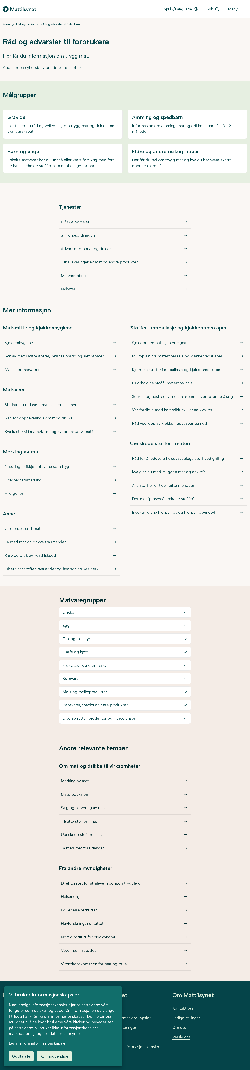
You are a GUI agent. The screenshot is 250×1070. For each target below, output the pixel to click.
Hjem (6, 24)
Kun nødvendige (54, 1056)
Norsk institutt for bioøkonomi (88, 937)
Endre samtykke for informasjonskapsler (123, 1046)
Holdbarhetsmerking (23, 480)
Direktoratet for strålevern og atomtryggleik (100, 883)
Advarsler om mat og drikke (86, 248)
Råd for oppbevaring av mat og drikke (39, 418)
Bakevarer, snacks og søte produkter (95, 705)
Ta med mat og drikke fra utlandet (35, 542)
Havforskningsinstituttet (82, 923)
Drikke (68, 612)
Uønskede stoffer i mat (81, 834)
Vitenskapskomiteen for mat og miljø (94, 964)
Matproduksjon (74, 794)
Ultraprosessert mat (22, 528)
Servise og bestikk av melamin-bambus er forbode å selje (183, 396)
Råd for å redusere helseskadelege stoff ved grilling (178, 458)
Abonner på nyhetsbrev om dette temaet (40, 67)
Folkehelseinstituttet (79, 910)
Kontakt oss (183, 1008)
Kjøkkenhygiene (19, 342)
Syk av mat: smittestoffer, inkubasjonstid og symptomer (54, 356)
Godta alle (21, 1056)
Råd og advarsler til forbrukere (60, 24)
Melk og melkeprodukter (85, 692)
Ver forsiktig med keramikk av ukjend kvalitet (172, 410)
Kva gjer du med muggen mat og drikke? (168, 472)
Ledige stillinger (186, 1018)
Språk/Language (178, 9)
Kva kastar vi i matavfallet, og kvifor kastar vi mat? (49, 431)
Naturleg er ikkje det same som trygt (38, 466)
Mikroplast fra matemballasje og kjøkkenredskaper (177, 356)
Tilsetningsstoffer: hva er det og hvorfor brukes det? (51, 569)
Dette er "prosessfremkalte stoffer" (163, 498)
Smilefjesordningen (78, 235)
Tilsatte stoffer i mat (79, 821)
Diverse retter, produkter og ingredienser (99, 718)
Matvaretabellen (75, 275)
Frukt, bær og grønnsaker (85, 665)
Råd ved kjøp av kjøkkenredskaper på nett (169, 423)
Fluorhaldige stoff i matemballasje (162, 383)
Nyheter (68, 289)
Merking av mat (75, 781)
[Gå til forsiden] (19, 9)
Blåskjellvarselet (75, 222)
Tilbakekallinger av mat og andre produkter (99, 262)
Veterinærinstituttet (78, 950)
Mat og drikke (25, 24)
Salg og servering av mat (83, 807)
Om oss (179, 1027)
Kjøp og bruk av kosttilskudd (30, 555)
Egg (66, 625)
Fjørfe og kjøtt (75, 652)
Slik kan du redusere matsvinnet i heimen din (44, 404)
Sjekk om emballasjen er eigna (159, 342)
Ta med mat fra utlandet (82, 848)
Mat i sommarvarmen (24, 369)
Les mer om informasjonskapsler (38, 1043)
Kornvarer (71, 678)
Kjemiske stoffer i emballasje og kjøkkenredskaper (177, 369)
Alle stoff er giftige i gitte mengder (163, 485)
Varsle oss (181, 1037)
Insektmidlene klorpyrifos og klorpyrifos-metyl (173, 512)
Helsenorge (71, 896)
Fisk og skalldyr (76, 638)
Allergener (14, 493)
